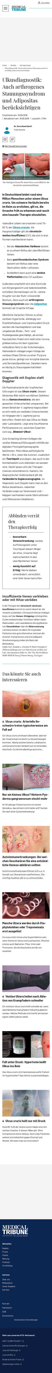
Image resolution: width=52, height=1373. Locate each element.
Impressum (7, 1307)
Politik (5, 1255)
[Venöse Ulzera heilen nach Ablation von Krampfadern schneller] (26, 978)
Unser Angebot (8, 1286)
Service (6, 1275)
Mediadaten (7, 1283)
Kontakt (6, 1303)
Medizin (5, 1248)
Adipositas (40, 303)
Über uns (6, 1279)
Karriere (5, 1290)
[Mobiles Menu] (5, 8)
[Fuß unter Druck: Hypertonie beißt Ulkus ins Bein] (26, 1044)
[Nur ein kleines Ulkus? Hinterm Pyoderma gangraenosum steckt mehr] (26, 777)
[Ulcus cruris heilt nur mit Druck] (26, 1103)
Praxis (5, 1252)
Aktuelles (6, 1243)
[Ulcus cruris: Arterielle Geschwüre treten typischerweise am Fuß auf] (26, 703)
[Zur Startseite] (19, 8)
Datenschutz (7, 1315)
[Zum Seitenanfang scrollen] (46, 1367)
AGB (4, 1311)
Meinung (5, 1258)
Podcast (6, 1262)
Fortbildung (7, 1265)
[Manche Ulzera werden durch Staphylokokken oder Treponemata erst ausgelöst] (26, 905)
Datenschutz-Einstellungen (26, 1319)
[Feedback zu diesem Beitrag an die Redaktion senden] (12, 139)
